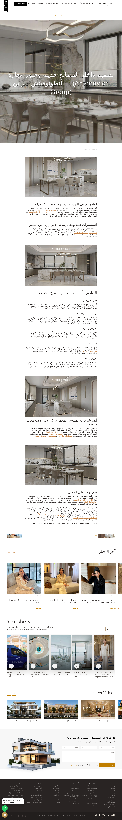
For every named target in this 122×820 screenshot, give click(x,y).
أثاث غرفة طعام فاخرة (51, 432)
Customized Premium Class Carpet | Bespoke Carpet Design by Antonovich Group (103, 675)
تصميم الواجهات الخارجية (91, 790)
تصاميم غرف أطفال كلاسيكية (48, 514)
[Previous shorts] (107, 629)
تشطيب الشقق (75, 788)
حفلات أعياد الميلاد (90, 502)
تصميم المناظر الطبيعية (36, 786)
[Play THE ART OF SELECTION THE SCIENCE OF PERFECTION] (61, 652)
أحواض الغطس (38, 800)
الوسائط (113, 793)
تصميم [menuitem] (32, 3)
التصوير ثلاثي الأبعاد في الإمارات (85, 233)
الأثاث (58, 783)
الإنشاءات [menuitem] (64, 3)
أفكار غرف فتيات (61, 516)
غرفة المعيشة (56, 800)
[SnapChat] (18, 816)
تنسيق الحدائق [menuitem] (72, 3)
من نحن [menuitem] (85, 3)
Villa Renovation (92, 798)
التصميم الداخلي (93, 783)
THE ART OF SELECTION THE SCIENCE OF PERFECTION (60, 674)
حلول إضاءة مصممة (90, 352)
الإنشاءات (113, 788)
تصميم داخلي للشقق (92, 788)
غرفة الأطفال (56, 795)
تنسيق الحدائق (38, 783)
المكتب (58, 793)
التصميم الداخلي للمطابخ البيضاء (40, 212)
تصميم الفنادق (93, 793)
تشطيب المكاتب (74, 790)
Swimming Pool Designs (35, 793)
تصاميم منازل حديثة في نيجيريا (45, 436)
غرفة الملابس (57, 790)
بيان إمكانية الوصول (110, 807)
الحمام (58, 797)
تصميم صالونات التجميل (91, 801)
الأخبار (113, 790)
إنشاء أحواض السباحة (36, 795)
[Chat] (5, 815)
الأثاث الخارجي (56, 788)
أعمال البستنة (38, 788)
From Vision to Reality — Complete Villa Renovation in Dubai (16, 675)
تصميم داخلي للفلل (92, 786)
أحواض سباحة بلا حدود (36, 797)
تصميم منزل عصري (56, 434)
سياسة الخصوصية (73, 765)
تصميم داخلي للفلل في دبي (16, 786)
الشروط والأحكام (111, 802)
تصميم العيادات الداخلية (91, 805)
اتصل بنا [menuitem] (98, 3)
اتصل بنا (113, 795)
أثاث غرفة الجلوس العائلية (83, 500)
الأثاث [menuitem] (80, 3)
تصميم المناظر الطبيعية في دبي (15, 795)
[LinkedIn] (22, 816)
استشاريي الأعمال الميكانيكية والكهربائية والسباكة (71, 796)
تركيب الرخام (75, 803)
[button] (9, 552)
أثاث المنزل (57, 786)
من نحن (113, 786)
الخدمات (21, 783)
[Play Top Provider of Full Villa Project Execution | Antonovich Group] (39, 652)
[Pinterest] (25, 816)
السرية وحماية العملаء (109, 800)
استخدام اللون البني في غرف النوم (85, 518)
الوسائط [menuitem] (91, 3)
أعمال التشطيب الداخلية (73, 783)
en (28, 3)
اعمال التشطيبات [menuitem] (53, 3)
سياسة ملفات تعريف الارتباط (108, 804)
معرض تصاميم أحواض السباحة (34, 802)
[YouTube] (8, 816)
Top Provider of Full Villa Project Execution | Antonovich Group (39, 675)
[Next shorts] (113, 629)
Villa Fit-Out (75, 786)
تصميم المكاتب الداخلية (91, 803)
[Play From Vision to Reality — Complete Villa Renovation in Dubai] (17, 652)
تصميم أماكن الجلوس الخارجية (71, 801)
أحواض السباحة (38, 790)
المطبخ (58, 802)
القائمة (113, 783)
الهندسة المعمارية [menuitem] (41, 3)
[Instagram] (11, 816)
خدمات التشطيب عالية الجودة (16, 788)
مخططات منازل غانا (64, 436)
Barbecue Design (74, 798)
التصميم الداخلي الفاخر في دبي (45, 210)
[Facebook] (15, 816)
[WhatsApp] (5, 808)
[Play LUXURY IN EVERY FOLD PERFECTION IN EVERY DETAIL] (82, 652)
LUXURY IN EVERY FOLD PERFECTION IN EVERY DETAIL (80, 675)
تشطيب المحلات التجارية (73, 793)
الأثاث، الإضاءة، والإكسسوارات (15, 793)
